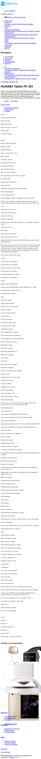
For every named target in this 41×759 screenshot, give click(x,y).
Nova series (25, 34)
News (6, 41)
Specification (9, 109)
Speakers (30, 31)
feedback (31, 24)
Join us (7, 48)
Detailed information (11, 108)
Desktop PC (9, 38)
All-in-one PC (24, 38)
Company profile (10, 24)
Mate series (33, 34)
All (5, 67)
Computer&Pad (10, 36)
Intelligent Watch (10, 31)
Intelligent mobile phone (13, 34)
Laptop (32, 38)
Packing (7, 111)
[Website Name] (20, 4)
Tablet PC (16, 38)
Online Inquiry (5, 104)
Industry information (11, 744)
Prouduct (8, 26)
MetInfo (12, 757)
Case (6, 40)
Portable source (21, 31)
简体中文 (9, 17)
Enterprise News (25, 43)
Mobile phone (9, 33)
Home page (8, 21)
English (23, 17)
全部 (6, 27)
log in (6, 11)
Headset (37, 31)
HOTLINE (4, 749)
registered (12, 11)
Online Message (21, 24)
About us (8, 22)
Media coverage (13, 43)
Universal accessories (12, 29)
